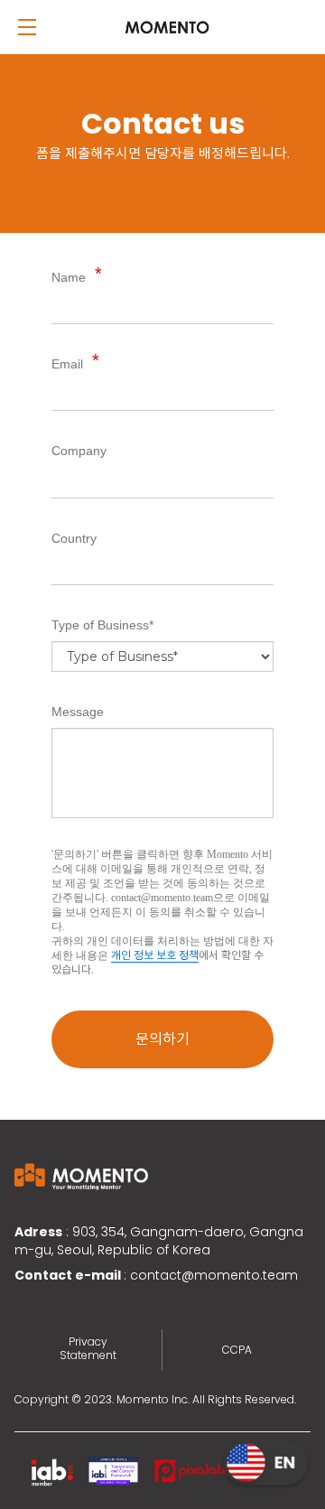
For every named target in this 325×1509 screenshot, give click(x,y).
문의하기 (162, 1039)
